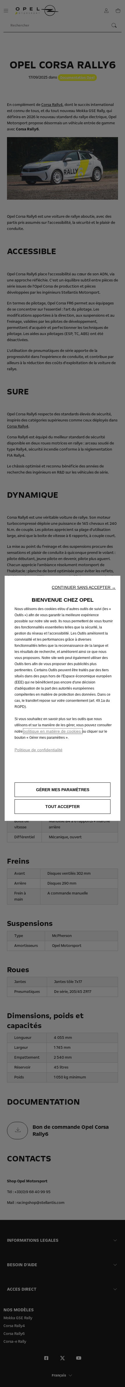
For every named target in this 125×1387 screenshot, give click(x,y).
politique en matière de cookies (53, 731)
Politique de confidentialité (39, 749)
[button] (84, 587)
